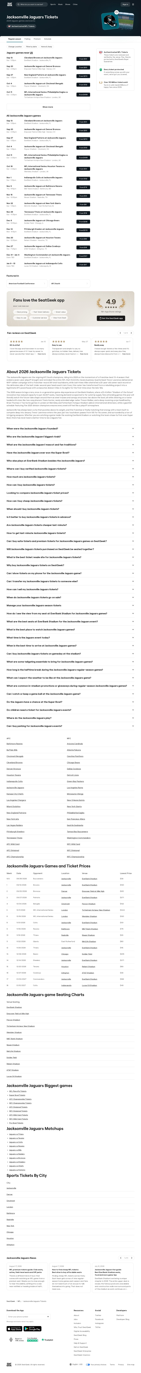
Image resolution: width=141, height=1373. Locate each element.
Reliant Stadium (88, 966)
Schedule (47, 39)
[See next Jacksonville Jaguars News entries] (131, 1258)
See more (42, 354)
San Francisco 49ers (76, 819)
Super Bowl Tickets (17, 1095)
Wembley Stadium (89, 916)
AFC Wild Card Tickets (18, 1115)
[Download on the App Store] (14, 1328)
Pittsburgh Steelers (15, 831)
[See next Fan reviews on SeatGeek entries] (131, 333)
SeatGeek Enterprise (82, 1351)
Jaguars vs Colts (16, 1142)
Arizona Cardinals (75, 744)
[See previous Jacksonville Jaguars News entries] (121, 1258)
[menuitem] (53, 4)
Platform (120, 1315)
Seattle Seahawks (75, 825)
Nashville (65, 935)
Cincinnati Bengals (15, 756)
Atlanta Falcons (74, 750)
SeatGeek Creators (82, 1355)
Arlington (65, 973)
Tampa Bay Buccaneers (77, 831)
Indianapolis (66, 985)
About (76, 1315)
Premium (37, 39)
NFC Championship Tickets (20, 1103)
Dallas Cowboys (74, 769)
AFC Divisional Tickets (18, 1107)
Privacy (121, 1365)
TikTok (97, 1327)
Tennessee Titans (14, 838)
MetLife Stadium (89, 941)
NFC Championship (75, 856)
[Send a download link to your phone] (48, 1316)
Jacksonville (66, 879)
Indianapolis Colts (15, 781)
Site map (130, 1365)
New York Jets (13, 819)
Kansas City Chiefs (15, 794)
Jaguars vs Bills (15, 1150)
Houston (64, 966)
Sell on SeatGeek (81, 1347)
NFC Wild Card (73, 844)
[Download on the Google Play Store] (32, 1328)
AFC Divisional (13, 850)
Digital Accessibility (82, 1331)
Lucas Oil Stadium (89, 985)
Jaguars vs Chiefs (16, 1166)
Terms (112, 1365)
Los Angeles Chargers (16, 800)
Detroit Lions (73, 775)
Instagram (99, 1323)
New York (10, 1226)
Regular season (14, 39)
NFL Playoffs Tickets (17, 1091)
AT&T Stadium (88, 973)
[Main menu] (133, 4)
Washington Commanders (78, 838)
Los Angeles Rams (75, 787)
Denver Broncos (14, 769)
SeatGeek (11, 1301)
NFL (19, 1301)
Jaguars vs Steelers (17, 1162)
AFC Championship (15, 856)
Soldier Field (87, 954)
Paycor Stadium (88, 904)
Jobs (75, 1319)
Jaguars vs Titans (16, 1134)
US (31, 52)
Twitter (98, 1315)
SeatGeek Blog (80, 1335)
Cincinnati (65, 904)
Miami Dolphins (13, 806)
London (64, 910)
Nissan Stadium (88, 935)
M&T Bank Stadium (90, 929)
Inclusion (77, 1323)
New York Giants (74, 806)
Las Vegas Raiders (15, 825)
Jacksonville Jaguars (15, 787)
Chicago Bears (73, 762)
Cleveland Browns (14, 762)
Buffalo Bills (12, 750)
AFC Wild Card (13, 844)
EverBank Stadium (89, 879)
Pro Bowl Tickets (16, 1123)
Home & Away (46, 47)
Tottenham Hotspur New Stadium (96, 910)
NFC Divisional (73, 850)
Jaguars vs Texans (16, 1138)
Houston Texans (14, 775)
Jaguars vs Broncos (17, 1158)
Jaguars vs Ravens (16, 1146)
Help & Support (80, 1343)
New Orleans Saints (76, 800)
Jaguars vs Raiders (17, 1154)
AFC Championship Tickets (20, 1099)
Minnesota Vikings (75, 794)
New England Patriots (16, 813)
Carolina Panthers (75, 756)
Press (76, 1339)
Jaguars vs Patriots (17, 1170)
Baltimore (65, 929)
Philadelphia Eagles (75, 813)
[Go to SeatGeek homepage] (10, 4)
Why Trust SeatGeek (82, 1327)
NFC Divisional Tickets (18, 1111)
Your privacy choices (98, 1365)
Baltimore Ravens (14, 744)
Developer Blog (122, 1319)
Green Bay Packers (75, 781)
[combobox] (32, 4)
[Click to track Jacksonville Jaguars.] (116, 12)
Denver (64, 891)
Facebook (99, 1319)
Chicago (64, 954)
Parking (27, 39)
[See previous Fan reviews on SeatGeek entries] (120, 333)
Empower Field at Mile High (93, 891)
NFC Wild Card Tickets (18, 1119)
